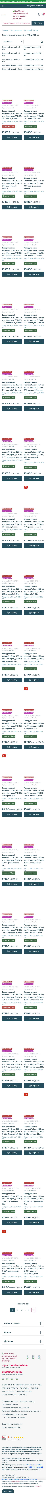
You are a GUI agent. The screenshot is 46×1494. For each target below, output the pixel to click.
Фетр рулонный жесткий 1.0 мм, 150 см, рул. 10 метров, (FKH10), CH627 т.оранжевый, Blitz (34, 860)
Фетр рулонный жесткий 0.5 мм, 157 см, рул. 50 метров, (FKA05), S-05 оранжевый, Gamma (12, 183)
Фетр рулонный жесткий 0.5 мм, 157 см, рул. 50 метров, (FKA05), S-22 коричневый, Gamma (34, 454)
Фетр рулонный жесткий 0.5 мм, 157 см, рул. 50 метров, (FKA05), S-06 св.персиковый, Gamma (34, 183)
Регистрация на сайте (11, 1427)
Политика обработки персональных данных (21, 1411)
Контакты (23, 1395)
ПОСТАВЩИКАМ (9, 1417)
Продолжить (8, 1491)
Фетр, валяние (16, 30)
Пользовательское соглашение (15, 1408)
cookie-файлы (16, 1481)
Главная (5, 30)
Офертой (38, 1486)
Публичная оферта (10, 1404)
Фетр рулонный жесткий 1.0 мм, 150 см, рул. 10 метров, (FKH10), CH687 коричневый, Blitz (12, 1268)
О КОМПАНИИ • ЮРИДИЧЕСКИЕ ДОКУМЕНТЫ (22, 1385)
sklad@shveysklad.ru (12, 1372)
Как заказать (8, 1391)
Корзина (21, 1417)
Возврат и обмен (27, 1401)
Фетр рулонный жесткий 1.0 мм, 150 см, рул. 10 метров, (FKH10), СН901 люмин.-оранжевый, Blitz (34, 1268)
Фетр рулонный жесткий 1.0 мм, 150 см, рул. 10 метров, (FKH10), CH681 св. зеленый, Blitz (12, 1199)
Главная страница (10, 1401)
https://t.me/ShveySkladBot (15, 1365)
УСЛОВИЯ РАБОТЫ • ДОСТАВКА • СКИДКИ (20, 1388)
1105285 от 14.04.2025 (34, 1465)
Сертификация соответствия (14, 1414)
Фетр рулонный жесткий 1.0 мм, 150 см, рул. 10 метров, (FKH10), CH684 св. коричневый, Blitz (34, 1199)
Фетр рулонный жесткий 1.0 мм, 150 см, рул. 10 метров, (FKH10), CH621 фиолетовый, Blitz (12, 860)
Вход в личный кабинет (12, 1424)
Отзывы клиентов (24, 1391)
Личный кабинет (9, 1395)
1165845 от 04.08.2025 (35, 1467)
